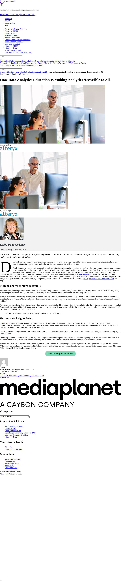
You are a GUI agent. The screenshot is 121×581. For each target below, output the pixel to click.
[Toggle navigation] (35, 15)
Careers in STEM (11, 31)
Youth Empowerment (13, 50)
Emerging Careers (11, 35)
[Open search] (1, 59)
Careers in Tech (10, 33)
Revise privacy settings (15, 474)
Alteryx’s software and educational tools (99, 279)
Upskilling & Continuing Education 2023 (31, 72)
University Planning (12, 44)
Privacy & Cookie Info (13, 449)
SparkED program (83, 274)
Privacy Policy (4, 474)
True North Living (11, 468)
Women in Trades (11, 48)
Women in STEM (11, 46)
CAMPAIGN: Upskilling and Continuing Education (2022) (22, 376)
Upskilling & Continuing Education (18, 52)
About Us (8, 447)
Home (2, 72)
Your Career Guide (17, 15)
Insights (8, 21)
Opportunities (10, 23)
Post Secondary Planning (14, 42)
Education (8, 19)
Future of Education (12, 38)
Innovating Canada (12, 463)
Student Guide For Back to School (17, 40)
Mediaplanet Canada (12, 459)
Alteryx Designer (6, 323)
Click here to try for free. (60, 354)
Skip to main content (7, 1)
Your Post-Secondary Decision (16, 435)
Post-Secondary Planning (14, 426)
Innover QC (9, 466)
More (7, 25)
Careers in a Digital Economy (16, 29)
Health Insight (10, 461)
